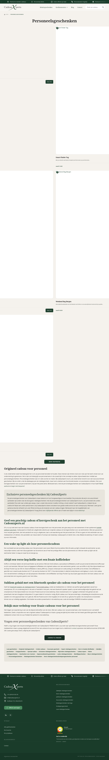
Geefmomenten (61, 7)
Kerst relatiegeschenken (51, 656)
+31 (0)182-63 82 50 (12, 694)
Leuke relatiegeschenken (64, 654)
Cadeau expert (82, 651)
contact (74, 628)
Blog (72, 7)
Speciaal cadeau (32, 651)
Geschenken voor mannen (27, 654)
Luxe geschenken (12, 649)
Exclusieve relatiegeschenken (47, 651)
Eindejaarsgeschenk (62, 706)
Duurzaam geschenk (53, 649)
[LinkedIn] (6, 715)
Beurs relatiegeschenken (95, 654)
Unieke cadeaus (40, 649)
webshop (81, 510)
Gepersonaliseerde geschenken (46, 654)
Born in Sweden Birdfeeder (86, 649)
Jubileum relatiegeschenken (64, 697)
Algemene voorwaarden (11, 756)
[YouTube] (10, 715)
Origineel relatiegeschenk (26, 649)
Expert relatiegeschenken (68, 649)
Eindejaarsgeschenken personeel (67, 656)
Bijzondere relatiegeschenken (67, 651)
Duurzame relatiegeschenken (64, 700)
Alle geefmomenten (9, 727)
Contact (79, 7)
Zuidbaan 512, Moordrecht (14, 701)
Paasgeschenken (21, 651)
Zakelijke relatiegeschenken (64, 690)
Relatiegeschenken (46, 7)
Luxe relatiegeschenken (63, 709)
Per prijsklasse (8, 733)
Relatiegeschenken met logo (64, 703)
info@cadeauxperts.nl (13, 698)
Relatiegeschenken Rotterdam (33, 656)
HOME (7, 14)
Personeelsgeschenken (15, 656)
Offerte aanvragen (13, 708)
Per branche (7, 730)
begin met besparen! (18, 486)
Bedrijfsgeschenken (80, 654)
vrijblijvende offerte (52, 510)
